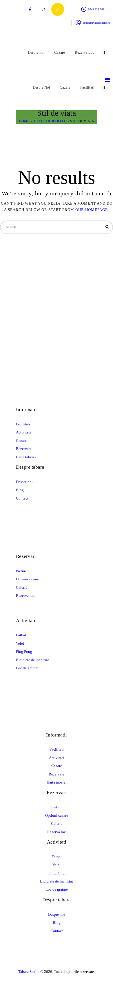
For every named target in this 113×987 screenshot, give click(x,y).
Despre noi (24, 482)
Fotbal (21, 635)
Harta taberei (26, 457)
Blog (20, 490)
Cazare (21, 440)
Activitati (23, 432)
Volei (20, 643)
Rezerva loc (25, 595)
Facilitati (23, 424)
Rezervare (24, 448)
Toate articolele (50, 121)
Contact (22, 498)
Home (24, 121)
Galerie (21, 587)
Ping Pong (24, 651)
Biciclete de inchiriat (32, 660)
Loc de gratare (27, 668)
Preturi (21, 571)
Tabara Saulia (28, 971)
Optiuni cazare (27, 579)
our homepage (91, 210)
